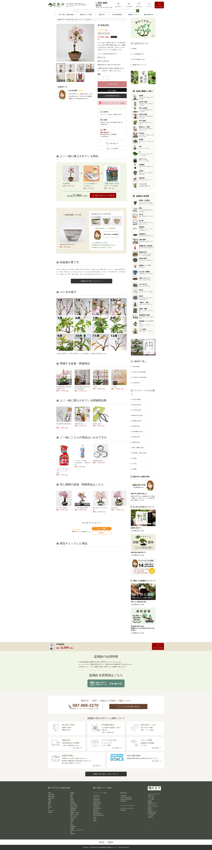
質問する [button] (101, 532)
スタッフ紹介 (151, 815)
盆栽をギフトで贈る (86, 14)
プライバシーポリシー (153, 806)
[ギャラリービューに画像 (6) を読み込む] (70, 77)
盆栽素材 (72, 792)
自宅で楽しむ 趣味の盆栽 (66, 14)
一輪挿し (72, 819)
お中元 (134, 463)
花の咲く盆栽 (51, 794)
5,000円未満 (135, 366)
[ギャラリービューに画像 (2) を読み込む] (70, 67)
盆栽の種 (50, 812)
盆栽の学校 (101, 842)
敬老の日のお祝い (137, 415)
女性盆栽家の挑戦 (152, 813)
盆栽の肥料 (72, 810)
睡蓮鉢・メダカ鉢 (74, 814)
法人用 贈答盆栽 (117, 14)
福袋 (71, 831)
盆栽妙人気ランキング (139, 64)
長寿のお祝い (136, 437)
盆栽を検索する (148, 14)
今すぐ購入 (112, 91)
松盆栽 (49, 792)
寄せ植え (50, 806)
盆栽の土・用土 (73, 806)
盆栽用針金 (72, 803)
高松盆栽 (72, 833)
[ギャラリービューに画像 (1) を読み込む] (60, 67)
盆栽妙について (132, 14)
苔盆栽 (49, 803)
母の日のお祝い (137, 404)
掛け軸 (71, 821)
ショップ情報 (151, 797)
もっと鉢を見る (111, 228)
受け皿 (71, 797)
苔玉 (49, 805)
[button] (102, 30)
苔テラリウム (51, 810)
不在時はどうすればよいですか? (102, 247)
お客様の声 (150, 817)
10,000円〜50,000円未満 (139, 377)
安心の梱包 (122, 810)
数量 (99, 74)
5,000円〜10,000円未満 (139, 372)
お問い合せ (150, 809)
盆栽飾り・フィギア (74, 812)
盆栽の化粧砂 (73, 808)
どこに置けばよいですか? (100, 242)
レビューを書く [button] (101, 528)
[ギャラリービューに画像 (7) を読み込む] (80, 77)
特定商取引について (152, 802)
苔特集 (134, 48)
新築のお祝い (136, 442)
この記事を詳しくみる (137, 530)
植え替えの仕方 (100, 228)
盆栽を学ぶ (102, 14)
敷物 (71, 796)
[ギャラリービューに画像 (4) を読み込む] (89, 67)
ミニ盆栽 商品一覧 (137, 54)
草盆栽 (49, 799)
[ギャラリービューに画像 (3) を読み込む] (80, 67)
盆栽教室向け (73, 826)
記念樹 (134, 458)
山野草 (49, 801)
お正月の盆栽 (136, 399)
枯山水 (71, 824)
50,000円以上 (136, 382)
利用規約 (150, 808)
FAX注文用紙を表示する (112, 96)
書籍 (71, 822)
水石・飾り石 (73, 817)
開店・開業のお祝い (138, 447)
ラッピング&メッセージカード (127, 808)
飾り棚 (71, 799)
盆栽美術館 (110, 842)
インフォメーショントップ (154, 793)
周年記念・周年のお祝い (139, 453)
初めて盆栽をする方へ (139, 59)
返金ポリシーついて (152, 804)
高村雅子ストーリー (152, 811)
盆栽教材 (72, 828)
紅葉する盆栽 (51, 797)
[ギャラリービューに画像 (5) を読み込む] (60, 77)
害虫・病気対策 (73, 805)
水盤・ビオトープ (74, 815)
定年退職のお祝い (137, 431)
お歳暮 (134, 469)
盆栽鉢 (71, 794)
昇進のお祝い (136, 426)
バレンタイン (96, 797)
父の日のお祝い (137, 410)
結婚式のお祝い (137, 420)
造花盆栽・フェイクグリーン (76, 830)
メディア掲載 (151, 799)
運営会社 (150, 800)
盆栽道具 (72, 801)
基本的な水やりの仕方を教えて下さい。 (104, 245)
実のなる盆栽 (51, 796)
